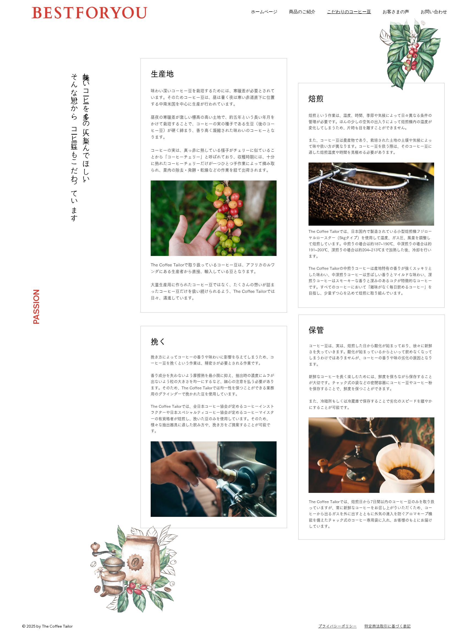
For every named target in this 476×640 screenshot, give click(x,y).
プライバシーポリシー (337, 626)
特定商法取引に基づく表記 (387, 626)
